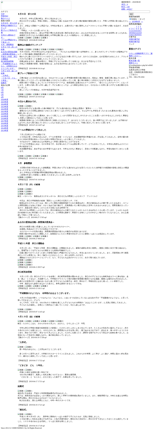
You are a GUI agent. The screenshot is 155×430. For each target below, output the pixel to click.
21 (135, 33)
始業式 (3, 83)
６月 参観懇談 (7, 45)
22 (137, 33)
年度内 (134, 19)
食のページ (5, 18)
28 (135, 35)
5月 (2, 95)
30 (139, 35)
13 (133, 31)
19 (132, 33)
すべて (142, 19)
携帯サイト (133, 63)
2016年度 (4, 123)
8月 (2, 88)
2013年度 (4, 130)
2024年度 (4, 104)
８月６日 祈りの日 (9, 23)
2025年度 (4, 102)
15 (137, 31)
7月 (2, 90)
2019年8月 (136, 21)
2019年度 (4, 116)
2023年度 (4, 107)
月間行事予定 (134, 39)
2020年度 (4, 114)
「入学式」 (5, 76)
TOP (2, 14)
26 (132, 35)
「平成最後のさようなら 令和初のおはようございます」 (9, 66)
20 (133, 33)
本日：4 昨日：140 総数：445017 (126, 6)
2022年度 (4, 109)
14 (135, 31)
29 (137, 35)
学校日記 (4, 16)
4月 (2, 97)
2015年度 (4, 126)
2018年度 (4, 119)
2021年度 (4, 111)
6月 (2, 92)
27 (133, 35)
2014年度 (4, 128)
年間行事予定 (134, 42)
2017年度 (4, 121)
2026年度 (4, 99)
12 (132, 31)
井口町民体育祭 (7, 61)
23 (139, 33)
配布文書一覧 (134, 61)
